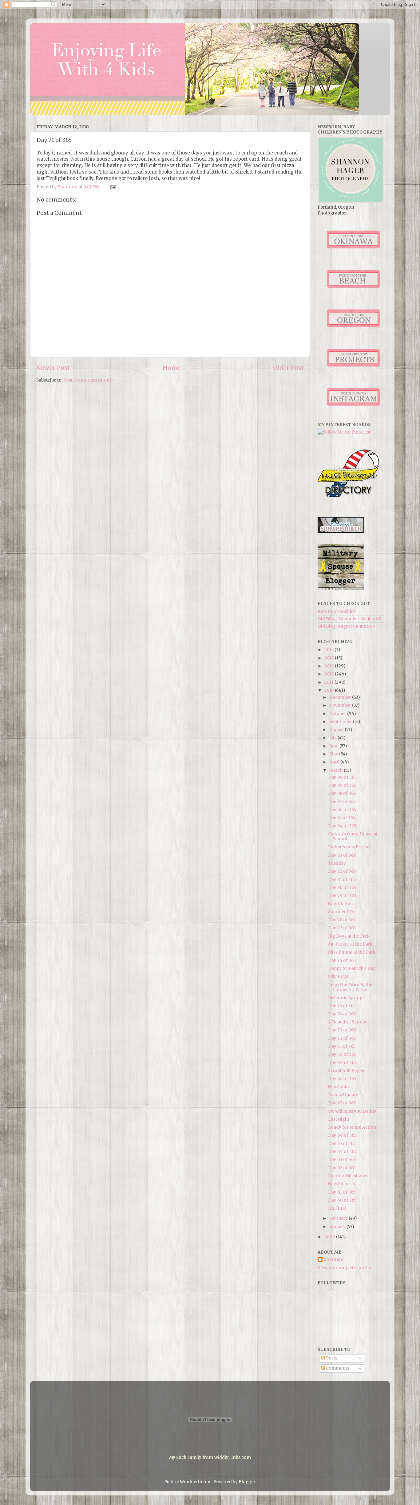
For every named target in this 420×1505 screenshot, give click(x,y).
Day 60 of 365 (342, 1200)
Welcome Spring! (346, 997)
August (337, 729)
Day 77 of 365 (342, 928)
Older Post (288, 367)
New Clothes (341, 904)
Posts (331, 1358)
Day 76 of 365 (342, 960)
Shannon (334, 1259)
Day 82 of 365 (342, 871)
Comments (337, 1368)
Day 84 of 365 (342, 826)
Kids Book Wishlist (337, 611)
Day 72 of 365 (342, 1038)
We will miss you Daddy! (353, 1111)
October (338, 713)
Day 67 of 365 (342, 1103)
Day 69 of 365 (342, 1062)
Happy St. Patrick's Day (352, 968)
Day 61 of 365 (341, 1192)
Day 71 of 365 (341, 1046)
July (333, 737)
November (340, 705)
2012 (329, 674)
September (341, 721)
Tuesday (337, 863)
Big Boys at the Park (349, 936)
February (339, 1218)
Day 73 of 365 (342, 1030)
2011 (329, 682)
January (338, 1226)
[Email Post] (112, 187)
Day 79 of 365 (342, 895)
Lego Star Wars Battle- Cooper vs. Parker (351, 987)
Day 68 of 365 (342, 1078)
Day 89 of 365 (342, 785)
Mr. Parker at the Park (350, 944)
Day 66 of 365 (342, 1135)
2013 (329, 666)
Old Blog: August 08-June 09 (346, 626)
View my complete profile (344, 1268)
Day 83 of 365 (342, 855)
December (340, 697)
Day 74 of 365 (342, 1014)
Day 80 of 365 (342, 887)
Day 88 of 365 (342, 793)
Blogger (247, 1481)
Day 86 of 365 (342, 809)
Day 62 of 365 (342, 1168)
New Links (339, 1087)
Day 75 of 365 (341, 1005)
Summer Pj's (341, 912)
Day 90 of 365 (342, 777)
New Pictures (341, 1184)
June (334, 746)
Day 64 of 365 (342, 1151)
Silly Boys (338, 976)
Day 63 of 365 (342, 1159)
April (334, 762)
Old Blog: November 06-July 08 (349, 619)
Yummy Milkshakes (348, 1176)
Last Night (338, 1119)
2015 (329, 649)
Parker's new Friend (349, 847)
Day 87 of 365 (342, 801)
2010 (329, 690)
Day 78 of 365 (342, 920)
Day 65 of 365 (341, 1143)
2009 (330, 1236)
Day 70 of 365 (342, 1054)
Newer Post (53, 367)
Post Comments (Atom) (88, 380)
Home (171, 367)
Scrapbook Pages (346, 1070)
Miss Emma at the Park (351, 952)
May (334, 754)
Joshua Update (343, 1095)
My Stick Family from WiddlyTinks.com (210, 1457)
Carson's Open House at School (353, 836)
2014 (329, 658)
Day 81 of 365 (341, 879)
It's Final (337, 1208)
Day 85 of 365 (341, 817)
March (336, 770)
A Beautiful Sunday (347, 1022)
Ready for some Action (352, 1127)
